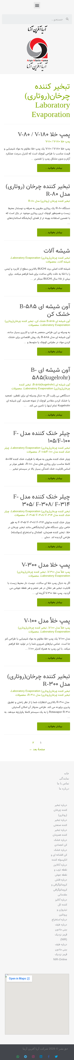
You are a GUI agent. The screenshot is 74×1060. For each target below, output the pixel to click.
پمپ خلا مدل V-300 (46, 565)
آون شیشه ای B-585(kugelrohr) (50, 374)
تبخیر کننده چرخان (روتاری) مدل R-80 (38, 190)
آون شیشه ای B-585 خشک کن (45, 310)
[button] (37, 5)
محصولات (51, 262)
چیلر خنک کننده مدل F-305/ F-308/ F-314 (41, 500)
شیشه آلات (57, 251)
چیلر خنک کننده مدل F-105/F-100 (41, 437)
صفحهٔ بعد (37, 749)
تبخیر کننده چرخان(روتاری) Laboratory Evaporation (40, 258)
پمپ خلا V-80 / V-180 (44, 134)
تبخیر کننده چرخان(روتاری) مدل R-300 (38, 680)
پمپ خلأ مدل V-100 (47, 621)
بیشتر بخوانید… (53, 167)
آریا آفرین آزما (37, 30)
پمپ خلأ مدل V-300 (59, 572)
